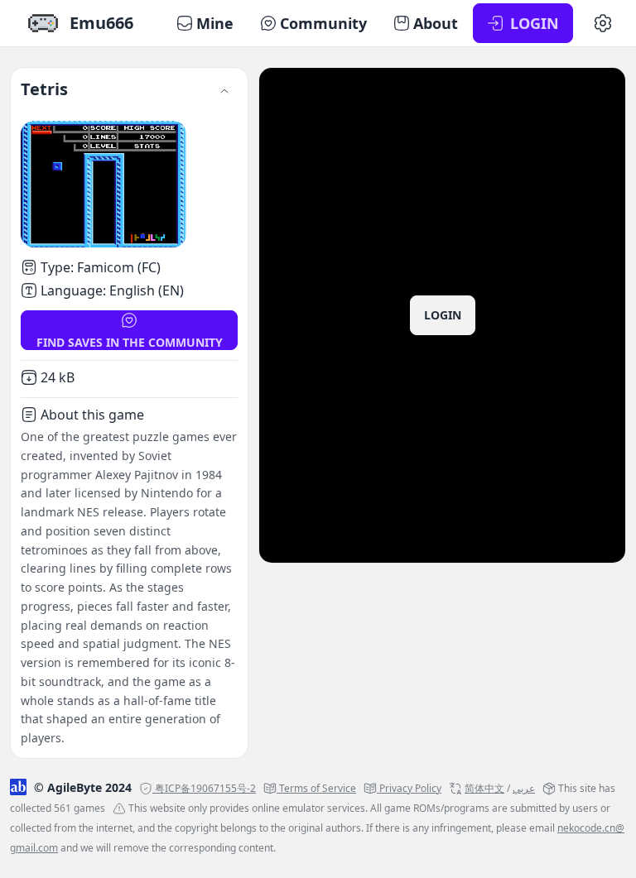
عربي (524, 788)
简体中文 (484, 788)
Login (442, 315)
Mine (215, 23)
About (435, 23)
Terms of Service (317, 788)
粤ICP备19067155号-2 (205, 788)
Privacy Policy (410, 788)
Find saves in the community (129, 342)
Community (323, 23)
